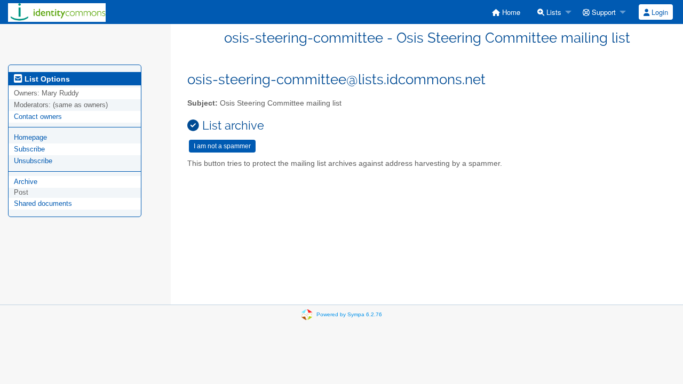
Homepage (30, 137)
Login (658, 12)
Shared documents (43, 203)
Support (603, 12)
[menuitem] (506, 12)
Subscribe (29, 149)
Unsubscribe (33, 161)
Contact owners (38, 117)
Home (510, 12)
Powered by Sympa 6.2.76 (349, 314)
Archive (25, 182)
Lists (552, 12)
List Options (46, 79)
